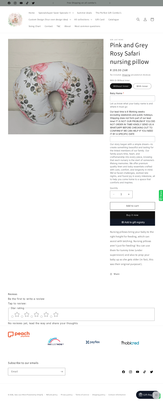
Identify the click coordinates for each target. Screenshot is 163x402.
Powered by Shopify (35, 395)
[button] (56, 12)
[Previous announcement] (53, 3)
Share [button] (117, 273)
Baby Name (117, 93)
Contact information (117, 395)
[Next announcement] (109, 3)
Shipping (126, 75)
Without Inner (121, 86)
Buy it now (132, 214)
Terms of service (82, 395)
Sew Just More (20, 395)
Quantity (114, 188)
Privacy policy (67, 395)
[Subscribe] (61, 371)
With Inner (142, 86)
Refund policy (52, 395)
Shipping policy (98, 395)
